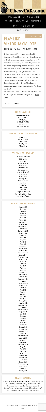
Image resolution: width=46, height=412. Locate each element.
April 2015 (23, 349)
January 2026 (23, 222)
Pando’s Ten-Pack (23, 181)
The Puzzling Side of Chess (23, 194)
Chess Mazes (23, 166)
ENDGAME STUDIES (23, 122)
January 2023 (23, 301)
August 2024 (23, 259)
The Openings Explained (23, 192)
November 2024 (23, 253)
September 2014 (23, 364)
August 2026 (23, 207)
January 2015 (23, 355)
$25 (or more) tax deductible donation (19, 382)
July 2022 (23, 314)
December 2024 (23, 251)
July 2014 (23, 369)
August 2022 (23, 312)
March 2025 (23, 244)
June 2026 (23, 211)
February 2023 (23, 299)
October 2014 (23, 362)
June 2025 (23, 238)
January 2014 (23, 371)
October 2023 (23, 281)
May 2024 (23, 266)
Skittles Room (23, 142)
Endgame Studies (23, 140)
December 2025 (23, 224)
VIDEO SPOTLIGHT (23, 118)
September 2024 (23, 257)
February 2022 (23, 325)
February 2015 (23, 353)
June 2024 (23, 264)
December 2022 (23, 303)
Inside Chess (23, 174)
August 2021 (23, 338)
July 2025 (23, 235)
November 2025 (23, 227)
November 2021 (23, 331)
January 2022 (23, 327)
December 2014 (23, 358)
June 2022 (23, 316)
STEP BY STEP (23, 124)
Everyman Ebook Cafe (23, 172)
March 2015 (23, 351)
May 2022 (23, 318)
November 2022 (23, 305)
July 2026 (23, 209)
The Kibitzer (23, 190)
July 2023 (23, 288)
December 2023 (23, 277)
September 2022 (23, 310)
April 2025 (23, 242)
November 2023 (23, 279)
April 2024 (23, 268)
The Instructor (23, 187)
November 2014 (23, 360)
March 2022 (23, 323)
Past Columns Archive (23, 196)
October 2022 (23, 307)
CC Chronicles (23, 159)
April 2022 (23, 321)
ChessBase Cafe (23, 168)
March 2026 (23, 218)
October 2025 (23, 229)
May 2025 (23, 240)
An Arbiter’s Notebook (23, 157)
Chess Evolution (23, 163)
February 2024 (23, 272)
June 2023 (23, 290)
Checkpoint (23, 161)
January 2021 (23, 342)
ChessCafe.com (23, 7)
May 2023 (23, 292)
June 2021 (23, 340)
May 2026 (23, 214)
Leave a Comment (12, 103)
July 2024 (23, 262)
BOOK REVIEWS (23, 120)
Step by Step (23, 144)
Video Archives (23, 146)
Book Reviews (23, 137)
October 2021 (23, 334)
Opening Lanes (23, 179)
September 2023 (23, 283)
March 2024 (23, 270)
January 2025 (23, 249)
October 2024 (23, 255)
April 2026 (23, 216)
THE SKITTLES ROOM (23, 126)
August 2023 (23, 286)
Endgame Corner (23, 170)
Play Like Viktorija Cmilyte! (21, 41)
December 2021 (23, 329)
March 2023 (23, 297)
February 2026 (23, 220)
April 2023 (23, 294)
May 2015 (23, 347)
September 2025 (23, 231)
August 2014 (23, 366)
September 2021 (23, 336)
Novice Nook (23, 177)
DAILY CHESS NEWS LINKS (23, 116)
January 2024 (23, 275)
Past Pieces (23, 183)
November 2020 (23, 345)
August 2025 (23, 233)
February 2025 (23, 246)
